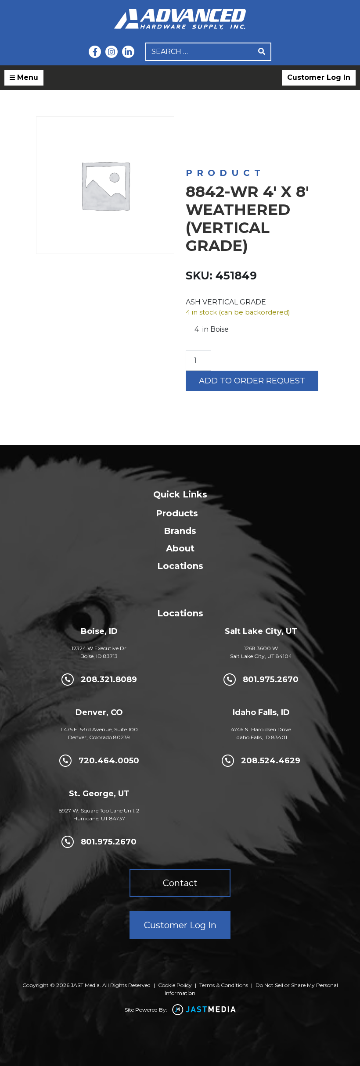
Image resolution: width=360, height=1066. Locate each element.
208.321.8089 (109, 679)
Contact (180, 883)
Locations (180, 566)
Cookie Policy (175, 985)
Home (195, 134)
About (180, 548)
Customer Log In (318, 77)
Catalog (226, 134)
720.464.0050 (109, 761)
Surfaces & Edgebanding (283, 134)
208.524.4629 (270, 761)
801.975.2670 (271, 679)
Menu (26, 77)
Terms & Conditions (223, 985)
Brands (180, 531)
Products (177, 513)
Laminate (208, 142)
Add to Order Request (252, 381)
